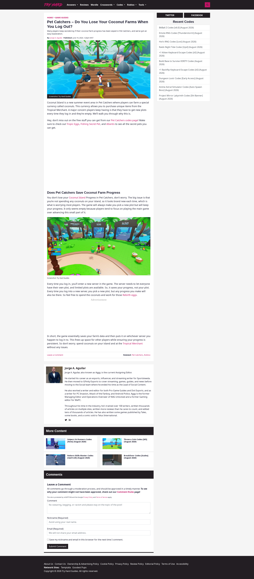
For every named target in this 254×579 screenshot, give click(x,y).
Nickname (57, 517)
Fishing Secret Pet (90, 124)
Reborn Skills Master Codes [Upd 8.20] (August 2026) (80, 456)
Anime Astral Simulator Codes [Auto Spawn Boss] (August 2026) (180, 88)
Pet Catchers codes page (124, 120)
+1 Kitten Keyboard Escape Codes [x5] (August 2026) (182, 54)
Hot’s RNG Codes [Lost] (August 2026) (177, 41)
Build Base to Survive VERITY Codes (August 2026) (180, 63)
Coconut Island (77, 197)
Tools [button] (142, 4)
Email (55, 528)
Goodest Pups (79, 567)
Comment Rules (125, 491)
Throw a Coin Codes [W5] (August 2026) (135, 440)
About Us (48, 563)
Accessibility (182, 563)
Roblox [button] (131, 4)
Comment (52, 500)
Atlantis (110, 124)
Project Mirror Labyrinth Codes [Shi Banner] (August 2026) (181, 97)
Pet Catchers (137, 355)
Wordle (94, 4)
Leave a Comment (55, 355)
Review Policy (137, 563)
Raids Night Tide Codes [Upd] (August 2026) (180, 47)
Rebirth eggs (130, 295)
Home (50, 17)
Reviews (84, 4)
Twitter (169, 15)
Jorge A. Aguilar (56, 38)
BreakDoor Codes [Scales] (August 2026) (136, 456)
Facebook (197, 15)
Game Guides (61, 17)
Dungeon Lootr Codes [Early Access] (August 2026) (181, 80)
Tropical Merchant (133, 343)
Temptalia (66, 567)
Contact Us (60, 563)
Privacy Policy (88, 497)
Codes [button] (120, 4)
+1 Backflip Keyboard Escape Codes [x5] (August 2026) (183, 71)
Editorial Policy (152, 563)
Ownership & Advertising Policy (83, 563)
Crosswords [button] (106, 4)
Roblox (147, 355)
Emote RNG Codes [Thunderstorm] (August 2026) (180, 35)
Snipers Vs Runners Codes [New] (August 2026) (79, 440)
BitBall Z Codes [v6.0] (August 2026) (176, 27)
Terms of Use (168, 563)
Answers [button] (71, 4)
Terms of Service (101, 497)
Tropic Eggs (73, 124)
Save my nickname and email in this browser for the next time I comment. (86, 539)
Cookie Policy (107, 563)
